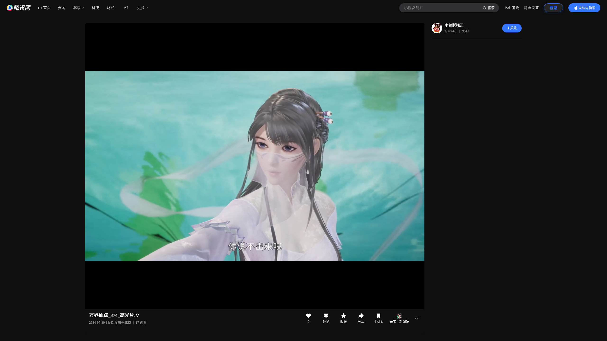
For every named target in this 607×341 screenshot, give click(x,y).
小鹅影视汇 (454, 25)
